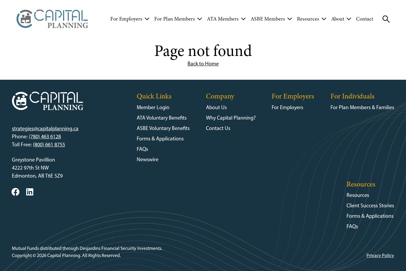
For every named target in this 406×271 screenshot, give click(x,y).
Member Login (153, 107)
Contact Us (218, 128)
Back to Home (203, 63)
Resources (358, 195)
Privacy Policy (380, 255)
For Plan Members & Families (362, 107)
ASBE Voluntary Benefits (163, 128)
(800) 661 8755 (49, 144)
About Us (216, 107)
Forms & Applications (160, 138)
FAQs (142, 149)
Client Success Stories (370, 205)
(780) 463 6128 (45, 136)
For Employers (287, 107)
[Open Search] (386, 19)
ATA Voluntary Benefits (162, 118)
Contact (364, 18)
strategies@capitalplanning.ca (45, 128)
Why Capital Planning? (231, 118)
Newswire (147, 159)
